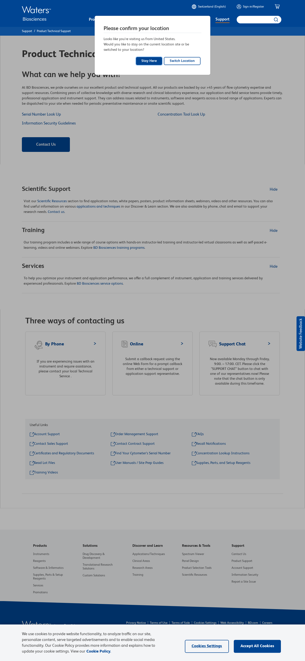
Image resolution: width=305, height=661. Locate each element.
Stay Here (149, 61)
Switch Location (182, 61)
